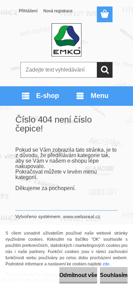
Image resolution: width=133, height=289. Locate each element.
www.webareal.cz (81, 216)
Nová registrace (58, 11)
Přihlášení (28, 11)
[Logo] (66, 40)
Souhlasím (114, 275)
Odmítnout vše (78, 275)
